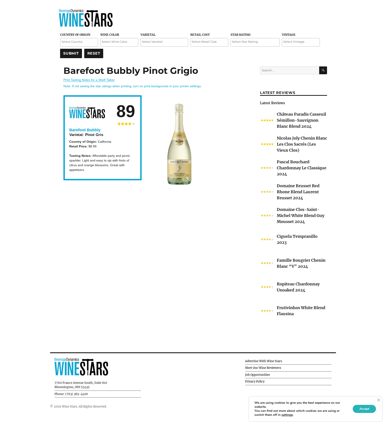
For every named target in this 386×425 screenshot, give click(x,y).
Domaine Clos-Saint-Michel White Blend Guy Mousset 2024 (300, 215)
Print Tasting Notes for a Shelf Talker (89, 80)
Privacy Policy (254, 381)
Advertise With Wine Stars (263, 361)
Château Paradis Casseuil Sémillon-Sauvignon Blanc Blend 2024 (301, 120)
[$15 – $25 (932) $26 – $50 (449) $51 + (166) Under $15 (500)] (209, 42)
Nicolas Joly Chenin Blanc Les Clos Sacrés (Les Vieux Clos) (302, 144)
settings (287, 415)
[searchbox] (79, 41)
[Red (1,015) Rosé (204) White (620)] (119, 42)
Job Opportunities (257, 375)
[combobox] (79, 42)
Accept (364, 409)
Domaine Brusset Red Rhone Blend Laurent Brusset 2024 (298, 191)
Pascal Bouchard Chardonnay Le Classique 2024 (301, 167)
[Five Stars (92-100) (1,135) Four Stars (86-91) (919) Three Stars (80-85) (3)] (255, 42)
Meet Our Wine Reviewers (263, 368)
